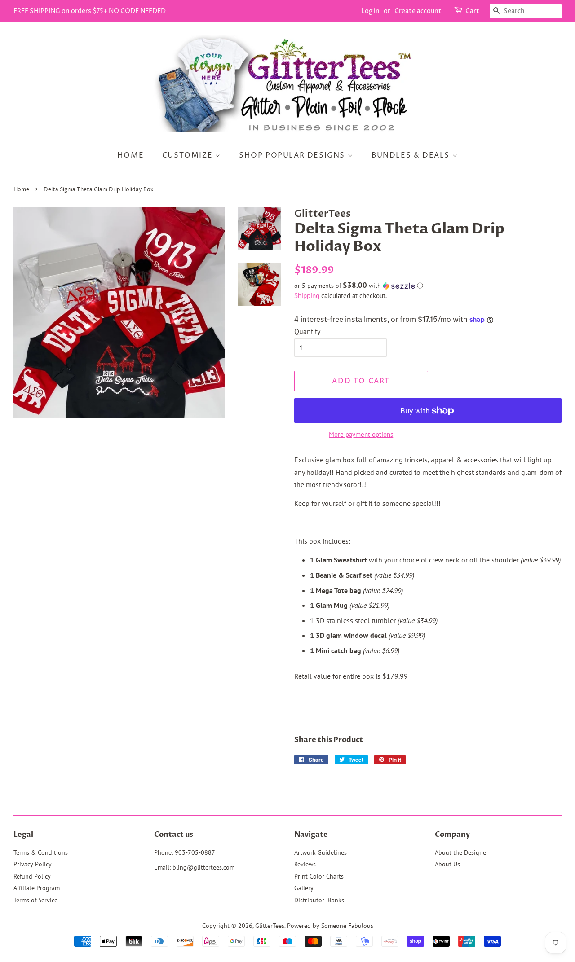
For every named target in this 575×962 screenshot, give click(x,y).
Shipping (306, 295)
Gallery (304, 888)
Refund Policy (32, 876)
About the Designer (461, 852)
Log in (370, 11)
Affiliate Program (36, 888)
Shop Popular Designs (293, 155)
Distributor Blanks (319, 900)
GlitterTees (269, 926)
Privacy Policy (32, 864)
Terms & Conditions (40, 852)
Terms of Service (35, 900)
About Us (447, 864)
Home (130, 155)
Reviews (305, 864)
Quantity (307, 331)
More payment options (361, 434)
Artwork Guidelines (320, 852)
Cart (472, 11)
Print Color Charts (319, 876)
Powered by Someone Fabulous (330, 926)
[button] (428, 285)
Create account (418, 11)
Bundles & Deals (412, 155)
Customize (188, 155)
